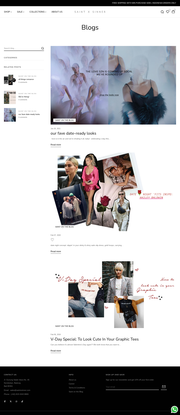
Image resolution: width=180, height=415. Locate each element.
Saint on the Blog (76, 392)
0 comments (22, 82)
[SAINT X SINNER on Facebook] (5, 401)
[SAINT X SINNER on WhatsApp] (16, 401)
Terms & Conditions (77, 388)
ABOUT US (57, 12)
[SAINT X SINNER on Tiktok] (22, 401)
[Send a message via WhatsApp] (174, 409)
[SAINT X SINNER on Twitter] (11, 401)
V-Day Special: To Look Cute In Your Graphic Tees (95, 339)
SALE (20, 12)
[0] (167, 12)
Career (72, 384)
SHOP (7, 12)
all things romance (26, 79)
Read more (56, 145)
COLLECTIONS (37, 12)
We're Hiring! (23, 97)
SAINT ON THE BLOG (27, 76)
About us (72, 380)
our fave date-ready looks (29, 114)
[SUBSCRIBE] (164, 387)
